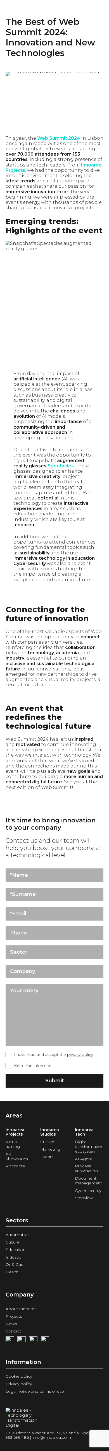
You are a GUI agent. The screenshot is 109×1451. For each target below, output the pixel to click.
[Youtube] (21, 1340)
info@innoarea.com (51, 1437)
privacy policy (80, 1054)
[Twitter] (33, 1340)
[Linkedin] (45, 1340)
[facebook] (10, 1340)
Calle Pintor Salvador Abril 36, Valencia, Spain (49, 1432)
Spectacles (61, 466)
